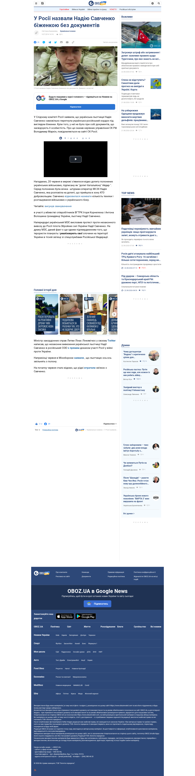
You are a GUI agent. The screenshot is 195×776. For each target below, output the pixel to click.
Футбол (59, 644)
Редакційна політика (50, 430)
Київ (57, 635)
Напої (67, 669)
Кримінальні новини (67, 31)
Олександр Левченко (131, 394)
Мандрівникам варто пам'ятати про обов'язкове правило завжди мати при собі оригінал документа (140, 65)
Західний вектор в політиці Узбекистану (134, 388)
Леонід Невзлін (129, 488)
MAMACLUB (78, 685)
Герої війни (64, 9)
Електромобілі (73, 660)
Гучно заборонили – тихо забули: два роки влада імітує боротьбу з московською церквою (135, 448)
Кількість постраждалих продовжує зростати (141, 264)
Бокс (84, 644)
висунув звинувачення (58, 206)
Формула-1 (92, 644)
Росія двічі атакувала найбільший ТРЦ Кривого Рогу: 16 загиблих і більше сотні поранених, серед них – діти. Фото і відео (140, 257)
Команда (85, 572)
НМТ (100, 652)
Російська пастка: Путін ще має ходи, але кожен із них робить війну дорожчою (136, 372)
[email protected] (65, 756)
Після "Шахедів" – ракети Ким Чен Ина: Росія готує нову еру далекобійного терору (136, 481)
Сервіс (90, 660)
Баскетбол (68, 644)
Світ (69, 626)
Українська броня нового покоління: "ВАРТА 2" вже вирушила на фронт (136, 498)
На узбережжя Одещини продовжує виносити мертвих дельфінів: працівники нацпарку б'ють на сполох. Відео (133, 115)
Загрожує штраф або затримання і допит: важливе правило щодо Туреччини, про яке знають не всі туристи (140, 56)
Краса (73, 694)
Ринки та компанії (63, 677)
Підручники (66, 652)
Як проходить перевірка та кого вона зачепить (137, 240)
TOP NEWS (127, 193)
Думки (125, 345)
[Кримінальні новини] (79, 431)
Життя (87, 626)
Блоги (120, 626)
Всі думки (128, 513)
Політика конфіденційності (145, 572)
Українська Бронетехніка (132, 506)
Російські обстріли (128, 9)
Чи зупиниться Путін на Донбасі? (135, 464)
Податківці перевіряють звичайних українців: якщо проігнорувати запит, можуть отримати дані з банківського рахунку (141, 232)
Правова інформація (116, 572)
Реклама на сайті (63, 576)
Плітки (66, 694)
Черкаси (91, 635)
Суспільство (140, 626)
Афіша (58, 694)
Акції (83, 660)
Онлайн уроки (78, 652)
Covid (87, 685)
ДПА (88, 652)
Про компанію (61, 572)
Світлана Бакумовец (49, 31)
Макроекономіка (79, 677)
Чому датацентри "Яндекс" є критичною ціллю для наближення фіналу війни (134, 354)
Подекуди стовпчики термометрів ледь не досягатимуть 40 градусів (132, 96)
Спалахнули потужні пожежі (133, 287)
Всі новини (156, 626)
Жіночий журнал (91, 694)
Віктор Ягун (127, 379)
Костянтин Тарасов (130, 361)
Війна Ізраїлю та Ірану (97, 9)
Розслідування (108, 626)
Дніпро (83, 635)
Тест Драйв (60, 660)
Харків (64, 635)
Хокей (77, 644)
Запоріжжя (73, 635)
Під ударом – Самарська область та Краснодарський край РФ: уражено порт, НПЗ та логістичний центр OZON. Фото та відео (140, 279)
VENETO (113, 9)
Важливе (127, 16)
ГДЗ (57, 652)
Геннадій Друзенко (130, 470)
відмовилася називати (78, 196)
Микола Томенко (129, 455)
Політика (55, 626)
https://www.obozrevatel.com (121, 706)
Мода (80, 694)
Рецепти (59, 669)
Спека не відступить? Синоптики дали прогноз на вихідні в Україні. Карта (133, 84)
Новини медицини (63, 685)
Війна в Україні (78, 9)
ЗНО (94, 652)
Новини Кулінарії (79, 669)
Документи (86, 576)
